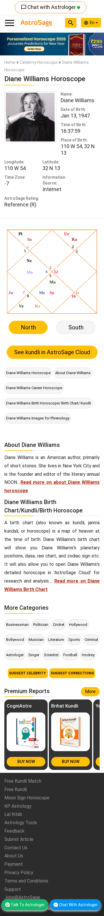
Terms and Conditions (26, 881)
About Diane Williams (73, 373)
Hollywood (78, 624)
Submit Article (19, 839)
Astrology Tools (20, 822)
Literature (56, 639)
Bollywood (15, 639)
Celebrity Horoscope (38, 62)
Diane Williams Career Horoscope (34, 388)
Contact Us (15, 847)
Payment (13, 864)
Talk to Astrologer (28, 904)
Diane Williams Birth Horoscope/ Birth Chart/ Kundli (48, 403)
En (93, 22)
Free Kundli (15, 789)
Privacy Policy (18, 872)
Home (9, 62)
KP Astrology (17, 806)
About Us (13, 856)
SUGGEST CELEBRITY (28, 673)
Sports (74, 639)
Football (70, 655)
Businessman (17, 624)
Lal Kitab (13, 814)
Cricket (58, 624)
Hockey (88, 655)
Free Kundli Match (22, 781)
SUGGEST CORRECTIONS (72, 673)
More (90, 691)
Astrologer (15, 655)
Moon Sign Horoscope (26, 798)
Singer (33, 655)
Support (12, 889)
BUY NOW (26, 761)
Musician (36, 639)
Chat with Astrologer (49, 7)
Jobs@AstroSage (22, 897)
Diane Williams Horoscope (28, 373)
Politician (40, 624)
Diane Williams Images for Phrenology (37, 418)
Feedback (14, 831)
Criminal (91, 639)
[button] (8, 44)
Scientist (51, 655)
